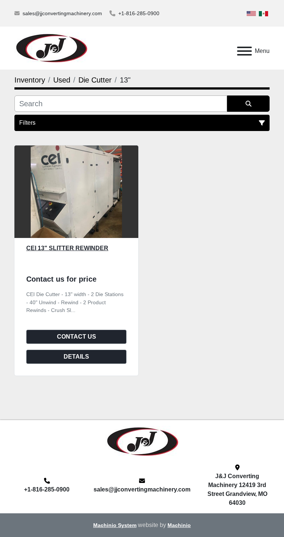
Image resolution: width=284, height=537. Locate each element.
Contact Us (76, 336)
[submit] (248, 103)
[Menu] (244, 51)
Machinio (179, 525)
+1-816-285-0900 (138, 13)
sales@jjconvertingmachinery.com (62, 13)
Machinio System (114, 525)
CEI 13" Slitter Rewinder (67, 248)
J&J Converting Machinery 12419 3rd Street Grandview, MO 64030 (237, 489)
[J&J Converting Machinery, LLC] (142, 441)
